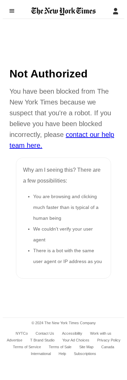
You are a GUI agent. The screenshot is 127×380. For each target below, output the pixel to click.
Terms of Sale (60, 347)
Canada (107, 347)
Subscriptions (85, 354)
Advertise (14, 340)
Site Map (86, 347)
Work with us (100, 333)
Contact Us (45, 333)
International (41, 354)
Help (62, 354)
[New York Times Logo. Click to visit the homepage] (63, 11)
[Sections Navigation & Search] (12, 10)
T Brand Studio (42, 340)
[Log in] (115, 11)
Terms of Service (27, 347)
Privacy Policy (109, 340)
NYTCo (22, 333)
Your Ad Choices (75, 340)
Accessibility (72, 333)
